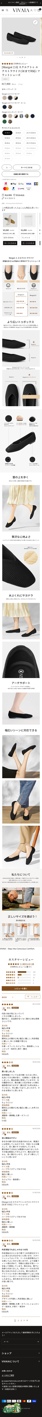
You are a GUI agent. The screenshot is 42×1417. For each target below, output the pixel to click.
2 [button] (18, 1320)
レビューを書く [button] (21, 988)
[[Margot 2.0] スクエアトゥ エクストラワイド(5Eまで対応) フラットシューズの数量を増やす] (10, 167)
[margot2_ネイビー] (32, 116)
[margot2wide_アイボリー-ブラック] (15, 97)
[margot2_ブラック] (4, 116)
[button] (7, 63)
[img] (7, 1004)
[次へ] (25, 57)
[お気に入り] (35, 10)
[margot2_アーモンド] (10, 116)
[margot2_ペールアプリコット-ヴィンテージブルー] (21, 116)
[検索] (7, 10)
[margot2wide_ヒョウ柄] (10, 107)
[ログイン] (31, 10)
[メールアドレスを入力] (38, 1341)
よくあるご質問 (8, 1375)
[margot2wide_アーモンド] (4, 97)
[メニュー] (3, 10)
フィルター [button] (35, 997)
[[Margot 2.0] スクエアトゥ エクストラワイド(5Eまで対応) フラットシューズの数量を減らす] (3, 167)
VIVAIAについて (10, 1361)
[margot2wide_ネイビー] (4, 107)
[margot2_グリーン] (4, 121)
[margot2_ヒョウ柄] (10, 121)
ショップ (7, 1353)
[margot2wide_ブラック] (10, 97)
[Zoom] (35, 22)
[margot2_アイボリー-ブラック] (15, 116)
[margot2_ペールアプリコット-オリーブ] (26, 116)
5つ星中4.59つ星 (27, 964)
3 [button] (21, 1320)
